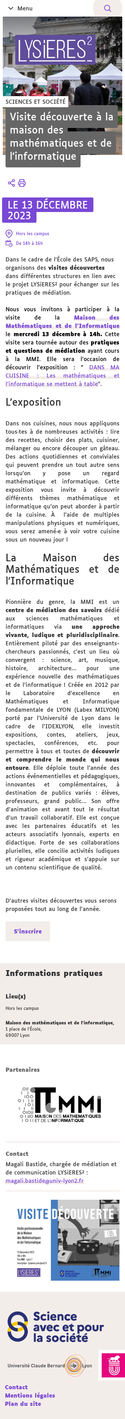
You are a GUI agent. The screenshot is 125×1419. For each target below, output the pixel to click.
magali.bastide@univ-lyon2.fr (45, 1180)
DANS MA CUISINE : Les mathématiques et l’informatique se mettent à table (62, 375)
